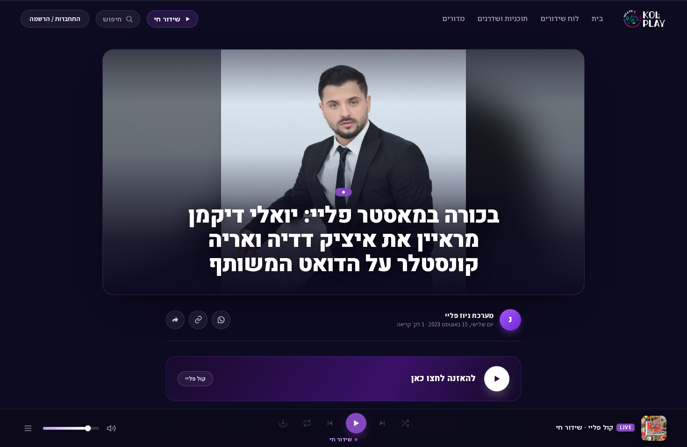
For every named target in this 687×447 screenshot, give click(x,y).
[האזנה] (496, 378)
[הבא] (329, 423)
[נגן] (356, 423)
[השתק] (111, 428)
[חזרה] (307, 423)
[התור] (28, 428)
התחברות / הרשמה (54, 18)
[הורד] (283, 423)
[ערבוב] (405, 423)
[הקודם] (382, 423)
